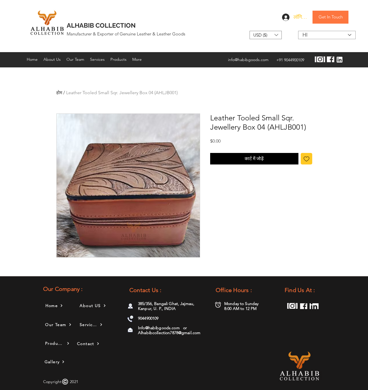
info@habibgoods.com (248, 59)
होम (59, 92)
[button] (266, 35)
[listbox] (266, 35)
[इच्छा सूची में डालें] (306, 158)
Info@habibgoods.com (159, 327)
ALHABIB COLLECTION (101, 25)
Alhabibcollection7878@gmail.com (169, 332)
